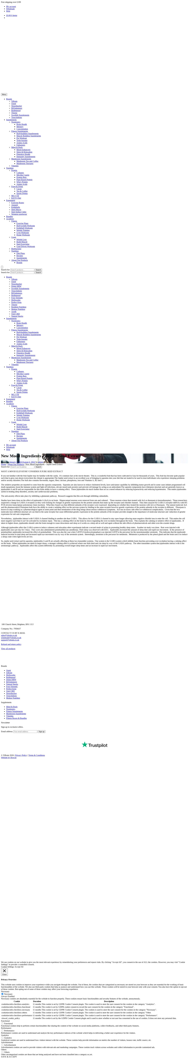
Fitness (14, 221)
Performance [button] (6, 1028)
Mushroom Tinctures (24, 163)
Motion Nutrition (18, 309)
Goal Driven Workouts (25, 246)
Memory (19, 127)
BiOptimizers (16, 108)
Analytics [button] (5, 1035)
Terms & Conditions (36, 755)
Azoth (13, 311)
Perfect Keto (16, 302)
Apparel (14, 205)
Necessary (8, 994)
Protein (14, 170)
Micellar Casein (22, 175)
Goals (13, 237)
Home (3, 464)
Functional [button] (5, 1021)
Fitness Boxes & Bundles (16, 718)
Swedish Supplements (20, 115)
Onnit (13, 104)
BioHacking (16, 249)
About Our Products (19, 260)
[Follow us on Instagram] (3, 659)
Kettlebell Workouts (24, 228)
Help (8, 11)
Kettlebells (15, 207)
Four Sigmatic (17, 298)
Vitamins (15, 166)
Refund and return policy (11, 644)
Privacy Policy (21, 755)
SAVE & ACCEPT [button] (9, 1057)
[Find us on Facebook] (3, 655)
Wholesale (10, 9)
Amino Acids (21, 143)
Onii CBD (15, 314)
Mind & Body (17, 147)
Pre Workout (21, 138)
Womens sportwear (19, 214)
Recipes (19, 256)
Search (38, 270)
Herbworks (15, 300)
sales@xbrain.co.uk (9, 635)
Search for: (5, 270)
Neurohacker (16, 106)
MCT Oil (15, 196)
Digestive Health (23, 154)
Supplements (11, 120)
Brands (9, 99)
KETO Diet (16, 198)
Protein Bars (21, 177)
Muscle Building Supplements (28, 136)
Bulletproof (16, 110)
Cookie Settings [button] (7, 967)
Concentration (22, 129)
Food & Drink (17, 186)
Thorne (14, 113)
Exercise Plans (22, 223)
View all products (8, 649)
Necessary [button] (5, 991)
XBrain (14, 101)
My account (11, 6)
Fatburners (20, 145)
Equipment (10, 200)
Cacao (19, 189)
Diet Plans (20, 253)
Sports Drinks (22, 193)
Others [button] (3, 1050)
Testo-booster (21, 140)
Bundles (9, 216)
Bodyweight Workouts (25, 226)
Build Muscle (21, 242)
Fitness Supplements (19, 131)
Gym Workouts (22, 233)
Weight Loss (21, 239)
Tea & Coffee (22, 191)
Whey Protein (22, 182)
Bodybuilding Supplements (27, 133)
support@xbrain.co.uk (10, 640)
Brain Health (21, 124)
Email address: (7, 731)
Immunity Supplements (25, 156)
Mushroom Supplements (21, 159)
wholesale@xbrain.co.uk (11, 638)
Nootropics (15, 122)
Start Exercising (22, 244)
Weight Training (23, 230)
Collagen (20, 173)
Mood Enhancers (23, 150)
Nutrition (9, 168)
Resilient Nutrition (18, 307)
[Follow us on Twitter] (3, 664)
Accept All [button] (19, 967)
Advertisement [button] (7, 1042)
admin (40, 462)
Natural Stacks (17, 316)
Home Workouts (23, 235)
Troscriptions (16, 117)
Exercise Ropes (17, 203)
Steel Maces (16, 209)
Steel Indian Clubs (18, 212)
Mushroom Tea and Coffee (27, 161)
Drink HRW (16, 286)
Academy (10, 219)
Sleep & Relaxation (24, 152)
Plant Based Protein (24, 180)
